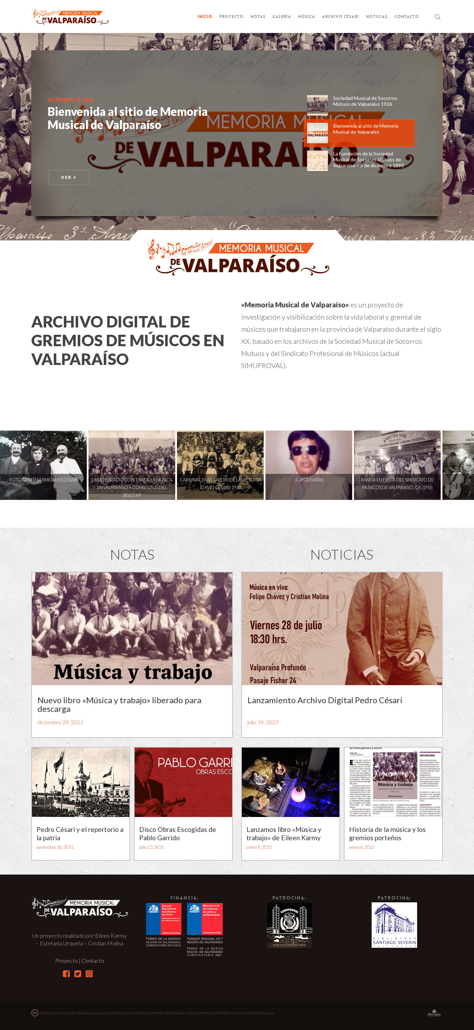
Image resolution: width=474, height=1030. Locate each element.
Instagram (89, 973)
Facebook (66, 973)
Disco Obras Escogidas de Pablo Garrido (177, 833)
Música (306, 17)
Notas (258, 17)
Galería (281, 17)
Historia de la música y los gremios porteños (387, 833)
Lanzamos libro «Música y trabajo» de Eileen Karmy (283, 833)
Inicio (204, 17)
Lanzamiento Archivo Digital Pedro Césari (325, 700)
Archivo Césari (340, 17)
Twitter (77, 973)
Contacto (407, 17)
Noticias (377, 17)
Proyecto (231, 17)
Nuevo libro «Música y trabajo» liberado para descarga (119, 704)
